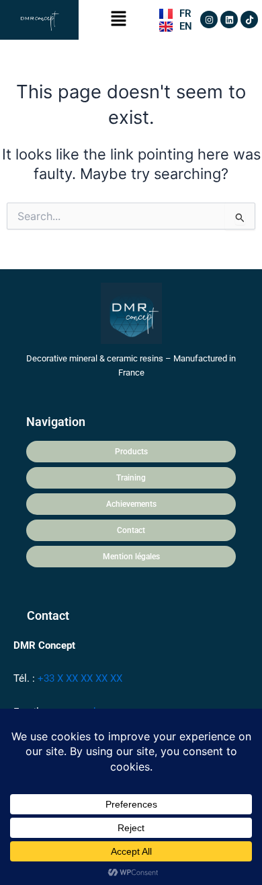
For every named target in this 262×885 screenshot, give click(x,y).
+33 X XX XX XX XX (80, 678)
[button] (118, 19)
